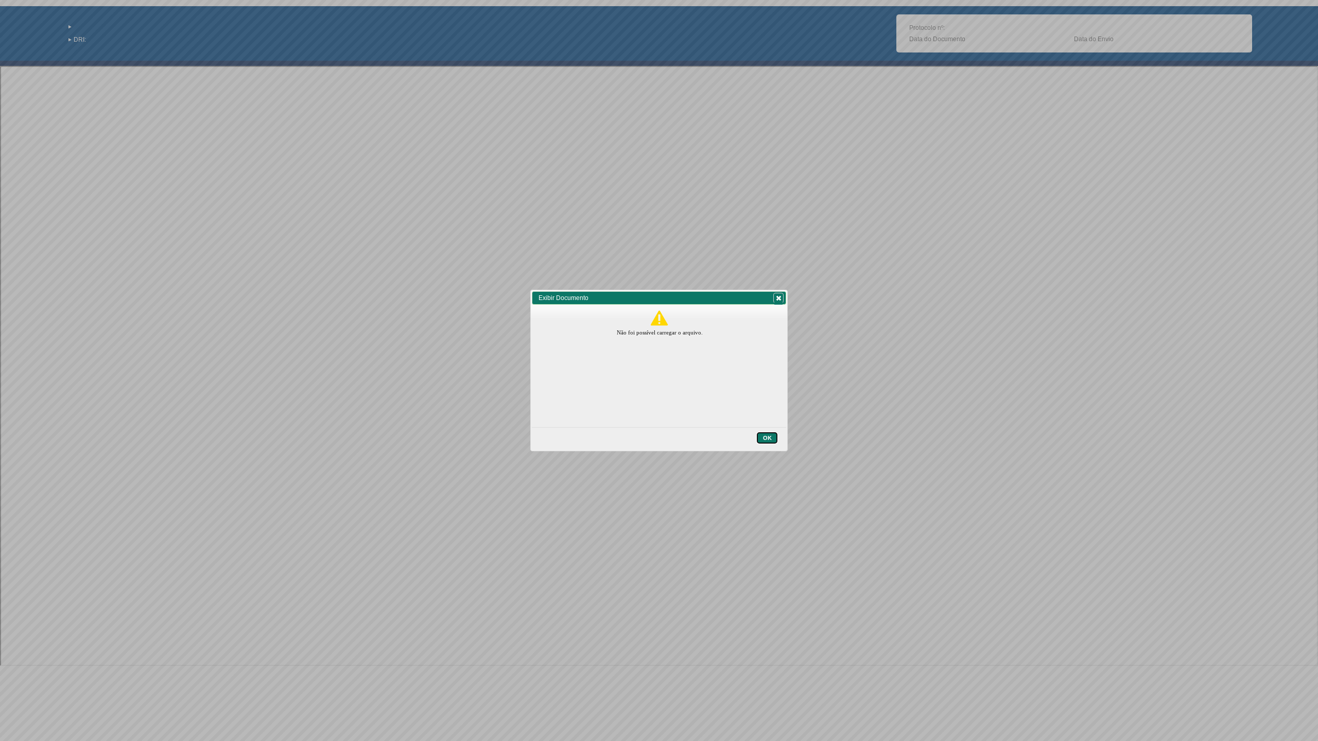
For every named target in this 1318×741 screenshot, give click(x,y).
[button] (778, 298)
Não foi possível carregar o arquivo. (660, 332)
